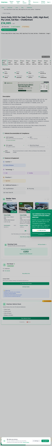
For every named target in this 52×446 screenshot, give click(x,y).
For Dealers (24, 2)
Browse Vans (11, 2)
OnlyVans (4, 2)
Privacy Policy (26, 442)
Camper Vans (18, 2)
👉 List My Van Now (41, 230)
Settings (36, 440)
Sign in (48, 2)
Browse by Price (43, 2)
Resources (35, 2)
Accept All (45, 440)
